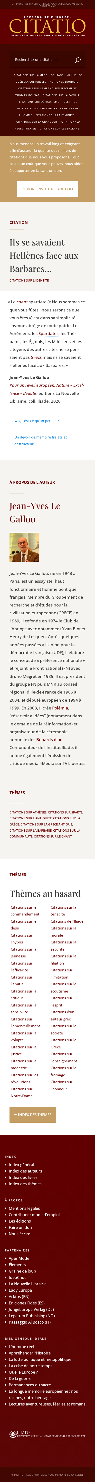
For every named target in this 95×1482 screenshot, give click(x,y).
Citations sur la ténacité (63, 911)
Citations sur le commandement (25, 911)
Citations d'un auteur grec (62, 1015)
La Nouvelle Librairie (28, 1284)
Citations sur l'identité (29, 280)
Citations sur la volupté (24, 1037)
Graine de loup (22, 1271)
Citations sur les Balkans (59, 128)
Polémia (60, 708)
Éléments (17, 1264)
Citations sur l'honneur (61, 1085)
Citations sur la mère (30, 75)
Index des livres (23, 1177)
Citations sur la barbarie (31, 830)
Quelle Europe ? (23, 1372)
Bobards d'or (49, 739)
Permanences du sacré (30, 1385)
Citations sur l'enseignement (64, 1057)
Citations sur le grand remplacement (47, 88)
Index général (21, 1164)
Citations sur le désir (24, 925)
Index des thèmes (34, 1114)
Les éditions (20, 1221)
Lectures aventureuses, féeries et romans (47, 1404)
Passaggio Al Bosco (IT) (30, 1322)
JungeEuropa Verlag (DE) (31, 1309)
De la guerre (20, 1378)
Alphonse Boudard (64, 81)
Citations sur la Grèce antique (46, 824)
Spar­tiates (48, 333)
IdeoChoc (17, 1277)
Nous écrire (19, 1234)
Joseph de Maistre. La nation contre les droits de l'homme (48, 108)
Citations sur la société (63, 1029)
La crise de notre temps (30, 1365)
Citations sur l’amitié (21, 981)
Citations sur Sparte (65, 812)
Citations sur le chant (53, 836)
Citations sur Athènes (28, 812)
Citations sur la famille (61, 95)
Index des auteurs (25, 1171)
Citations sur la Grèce (63, 1043)
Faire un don (20, 1227)
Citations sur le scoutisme (63, 987)
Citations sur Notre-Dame (22, 1092)
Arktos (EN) (19, 1296)
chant (22, 302)
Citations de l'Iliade (67, 921)
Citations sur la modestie (24, 1064)
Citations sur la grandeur (36, 121)
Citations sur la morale (63, 932)
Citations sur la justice (24, 1050)
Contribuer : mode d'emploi (34, 1214)
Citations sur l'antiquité (31, 818)
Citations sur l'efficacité (21, 967)
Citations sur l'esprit (61, 1001)
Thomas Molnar (27, 95)
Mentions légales (24, 1208)
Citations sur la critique (24, 995)
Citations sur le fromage (63, 1071)
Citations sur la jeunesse (24, 953)
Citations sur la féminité (55, 115)
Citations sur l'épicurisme (39, 101)
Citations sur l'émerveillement (25, 1023)
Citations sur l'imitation (61, 973)
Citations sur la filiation (63, 960)
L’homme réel (21, 1346)
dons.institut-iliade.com (50, 189)
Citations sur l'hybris (21, 939)
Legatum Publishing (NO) (32, 1315)
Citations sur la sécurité (63, 946)
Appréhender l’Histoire (30, 1353)
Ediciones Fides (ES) (27, 1303)
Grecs (36, 357)
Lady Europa (20, 1290)
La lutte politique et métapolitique (40, 1359)
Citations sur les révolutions (24, 1078)
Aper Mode (19, 1258)
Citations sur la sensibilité (24, 1009)
